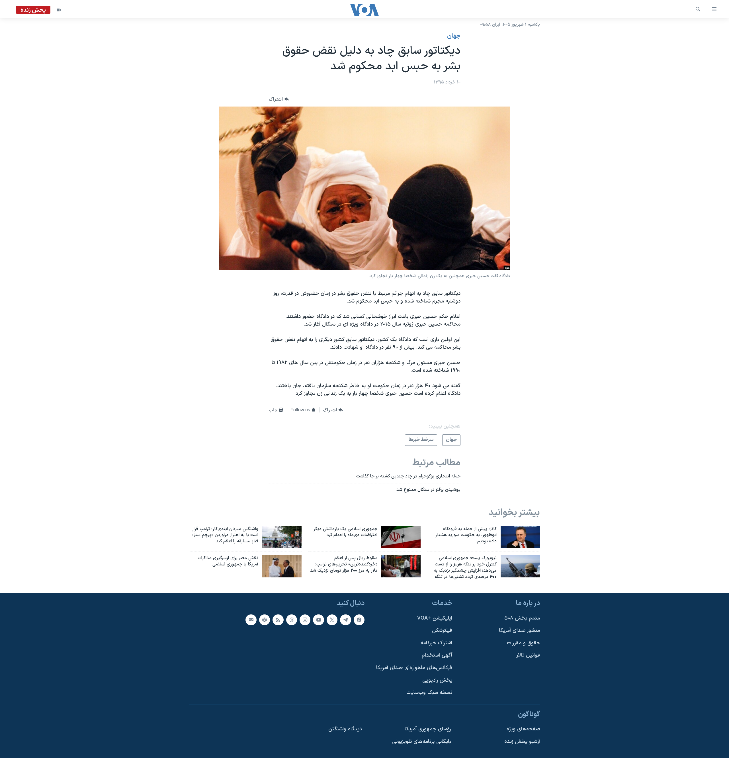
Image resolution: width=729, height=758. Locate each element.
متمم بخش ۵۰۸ (522, 618)
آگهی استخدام (437, 655)
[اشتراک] (250, 619)
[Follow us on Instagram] (305, 619)
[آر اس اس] (278, 619)
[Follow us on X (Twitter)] (332, 619)
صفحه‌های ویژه (523, 729)
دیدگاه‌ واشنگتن (345, 729)
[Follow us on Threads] (291, 619)
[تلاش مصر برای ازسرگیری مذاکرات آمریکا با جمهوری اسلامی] (282, 566)
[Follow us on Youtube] (318, 619)
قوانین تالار (528, 655)
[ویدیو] (58, 10)
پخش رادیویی (437, 680)
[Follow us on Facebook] (359, 619)
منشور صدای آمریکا (519, 630)
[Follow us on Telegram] (345, 619)
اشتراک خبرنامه (436, 643)
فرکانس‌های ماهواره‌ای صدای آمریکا (414, 668)
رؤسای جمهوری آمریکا (428, 729)
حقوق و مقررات (523, 643)
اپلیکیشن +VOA (434, 618)
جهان (453, 36)
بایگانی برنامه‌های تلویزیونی (421, 741)
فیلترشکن (442, 630)
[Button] (279, 99)
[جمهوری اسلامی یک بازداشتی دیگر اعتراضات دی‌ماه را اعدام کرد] (401, 537)
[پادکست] (264, 619)
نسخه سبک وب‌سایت (429, 692)
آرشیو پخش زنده (522, 741)
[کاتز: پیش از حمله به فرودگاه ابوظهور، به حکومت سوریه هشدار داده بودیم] (520, 537)
